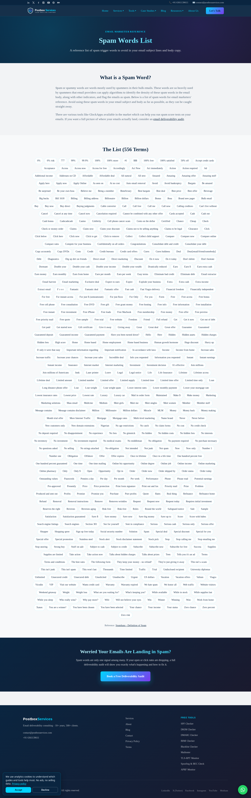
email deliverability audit (168, 119)
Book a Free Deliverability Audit (125, 676)
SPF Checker (187, 723)
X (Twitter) (178, 790)
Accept (18, 790)
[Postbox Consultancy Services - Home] (44, 11)
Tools (132, 10)
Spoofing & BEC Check (192, 763)
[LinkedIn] (28, 2)
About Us (193, 10)
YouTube (213, 790)
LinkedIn (165, 790)
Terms (128, 747)
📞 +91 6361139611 (178, 2)
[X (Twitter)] (33, 2)
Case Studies (148, 10)
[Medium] (58, 2)
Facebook (189, 790)
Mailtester (185, 752)
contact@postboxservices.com (37, 732)
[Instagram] (43, 2)
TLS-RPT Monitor (190, 758)
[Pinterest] (53, 2)
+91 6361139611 (31, 737)
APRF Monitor (188, 769)
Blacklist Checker (189, 746)
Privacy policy (19, 783)
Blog (163, 10)
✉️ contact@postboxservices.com (208, 2)
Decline (45, 790)
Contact (129, 735)
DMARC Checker (189, 735)
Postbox (37, 719)
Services (118, 10)
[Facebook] (38, 2)
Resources (177, 10)
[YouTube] (48, 2)
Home (105, 10)
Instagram (201, 790)
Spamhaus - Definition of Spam (131, 625)
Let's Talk (214, 10)
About (128, 724)
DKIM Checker (188, 729)
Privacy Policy (133, 741)
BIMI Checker (188, 740)
